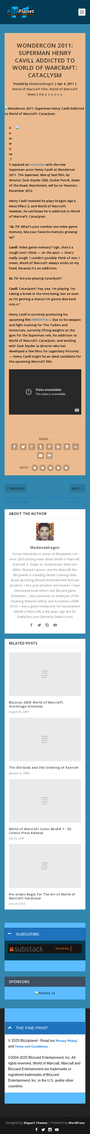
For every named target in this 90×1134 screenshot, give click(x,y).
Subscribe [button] (28, 934)
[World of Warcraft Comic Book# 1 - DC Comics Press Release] (45, 801)
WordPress (77, 1123)
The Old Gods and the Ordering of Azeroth (44, 767)
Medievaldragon (41, 84)
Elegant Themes (35, 1123)
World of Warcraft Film (30, 89)
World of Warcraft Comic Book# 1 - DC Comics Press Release (40, 831)
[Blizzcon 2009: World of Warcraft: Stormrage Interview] (45, 674)
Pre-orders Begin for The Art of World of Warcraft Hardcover (42, 896)
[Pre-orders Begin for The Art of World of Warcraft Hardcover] (45, 866)
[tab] (45, 934)
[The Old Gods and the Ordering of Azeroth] (45, 739)
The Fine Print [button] (32, 1028)
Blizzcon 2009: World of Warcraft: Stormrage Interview (36, 704)
